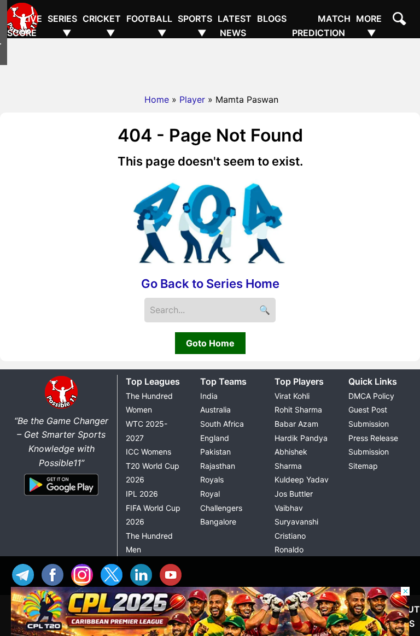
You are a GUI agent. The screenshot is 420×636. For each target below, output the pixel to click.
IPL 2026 (142, 493)
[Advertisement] (210, 62)
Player (192, 99)
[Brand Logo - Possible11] (61, 406)
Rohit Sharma (298, 409)
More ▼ (369, 25)
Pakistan (215, 451)
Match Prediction (321, 25)
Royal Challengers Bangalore (221, 507)
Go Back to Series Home (210, 283)
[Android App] (61, 496)
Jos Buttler (294, 493)
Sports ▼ (195, 25)
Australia (215, 409)
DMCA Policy (371, 396)
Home (156, 99)
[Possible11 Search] (401, 20)
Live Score (24, 25)
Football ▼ (149, 25)
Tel (25, 573)
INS (84, 573)
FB (55, 573)
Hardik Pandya (301, 438)
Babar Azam (296, 423)
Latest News (235, 25)
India (209, 396)
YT (173, 573)
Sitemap (363, 465)
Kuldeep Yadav (302, 479)
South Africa (222, 423)
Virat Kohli (292, 396)
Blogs (272, 18)
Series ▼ (62, 25)
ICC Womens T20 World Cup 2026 (152, 465)
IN (144, 573)
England (214, 438)
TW (114, 573)
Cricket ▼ (102, 25)
